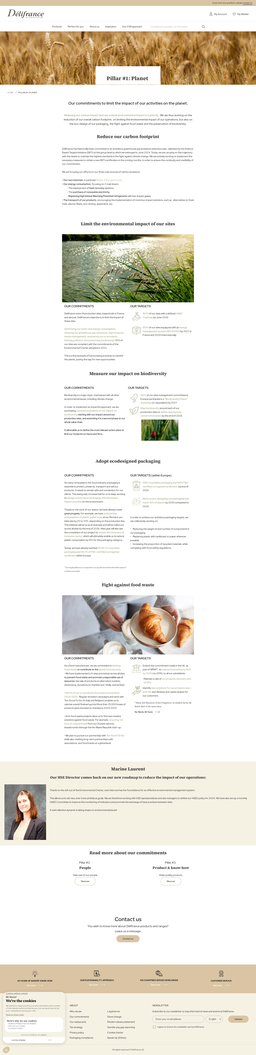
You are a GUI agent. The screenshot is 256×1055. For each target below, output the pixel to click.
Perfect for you (76, 26)
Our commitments (79, 1016)
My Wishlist (243, 14)
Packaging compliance (81, 1037)
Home (10, 92)
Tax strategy (76, 1027)
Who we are (76, 1011)
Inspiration (110, 26)
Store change (114, 1016)
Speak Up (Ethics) (116, 1037)
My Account (220, 14)
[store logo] (25, 14)
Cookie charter (115, 1032)
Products (57, 26)
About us (94, 26)
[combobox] (179, 26)
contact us (247, 2)
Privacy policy (77, 1032)
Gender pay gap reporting (121, 1027)
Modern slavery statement (121, 1021)
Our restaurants (78, 1021)
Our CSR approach (132, 26)
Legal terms (113, 1011)
